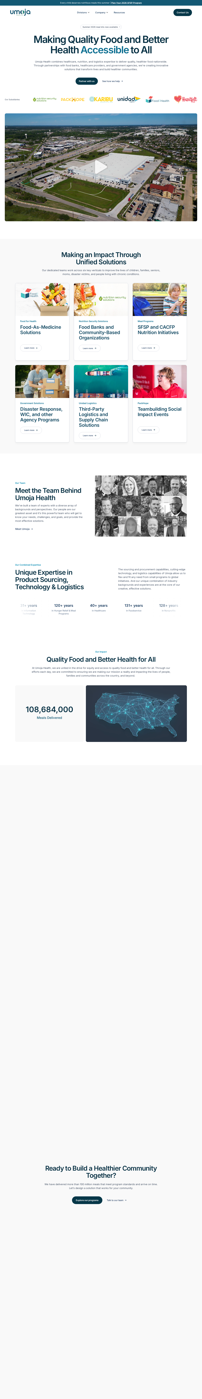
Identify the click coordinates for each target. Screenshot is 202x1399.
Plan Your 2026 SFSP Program (126, 3)
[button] (101, 167)
